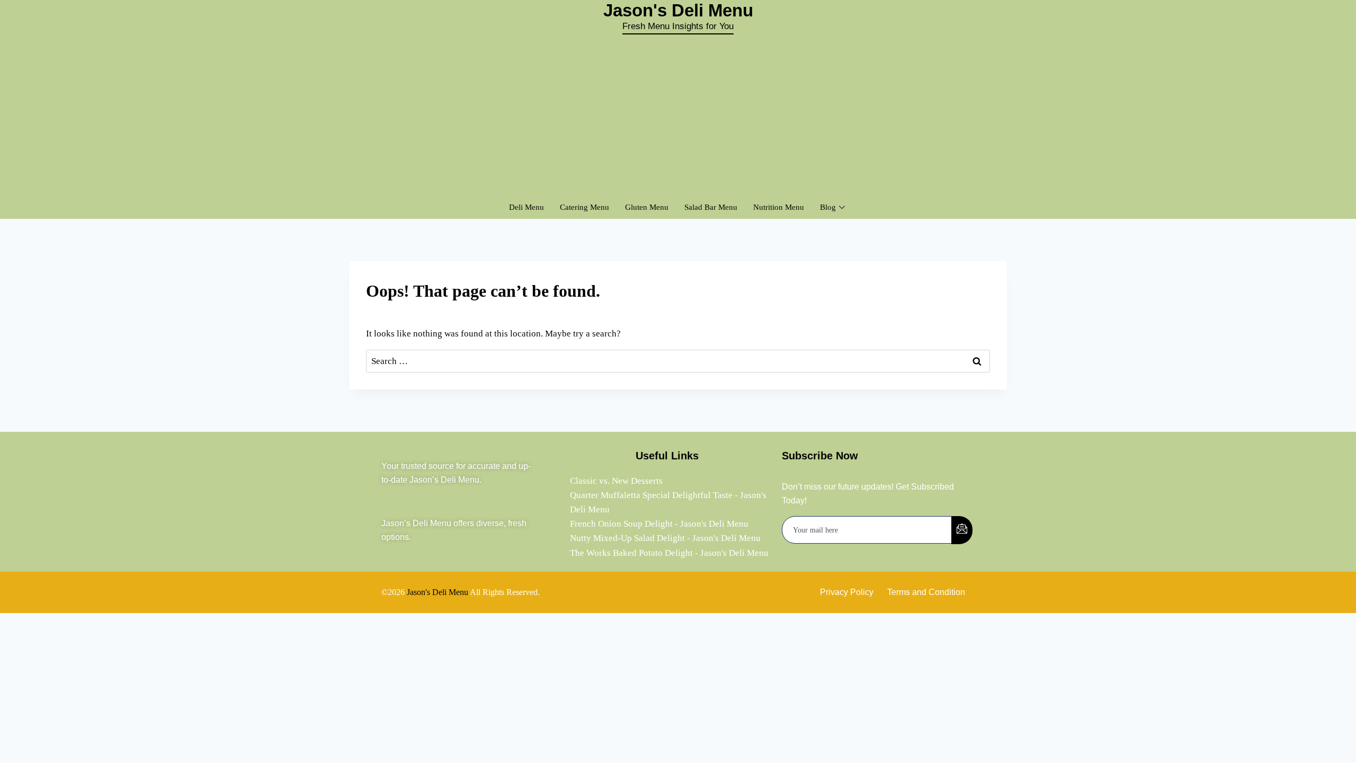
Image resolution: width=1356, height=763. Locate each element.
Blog (828, 207)
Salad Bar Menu (710, 207)
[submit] (962, 530)
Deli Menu (526, 207)
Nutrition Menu (778, 207)
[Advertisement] (678, 114)
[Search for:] (678, 361)
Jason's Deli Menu (437, 592)
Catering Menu (584, 207)
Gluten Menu (646, 207)
